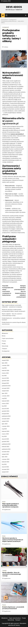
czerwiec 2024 (5, 426)
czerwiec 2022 (5, 459)
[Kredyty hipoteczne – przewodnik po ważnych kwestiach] (14, 592)
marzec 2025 (5, 403)
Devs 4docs (14, 6)
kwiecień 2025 (5, 401)
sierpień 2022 (5, 454)
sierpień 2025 (5, 391)
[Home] (3, 15)
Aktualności (5, 333)
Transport (4, 348)
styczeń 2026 (5, 378)
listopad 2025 (5, 383)
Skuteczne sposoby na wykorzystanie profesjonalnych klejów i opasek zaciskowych (12, 539)
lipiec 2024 (4, 424)
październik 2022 (6, 449)
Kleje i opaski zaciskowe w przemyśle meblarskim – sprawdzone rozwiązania (10, 505)
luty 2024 (4, 436)
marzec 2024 (5, 434)
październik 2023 (6, 444)
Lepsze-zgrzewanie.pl (10, 122)
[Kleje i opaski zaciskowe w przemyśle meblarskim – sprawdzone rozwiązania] (14, 489)
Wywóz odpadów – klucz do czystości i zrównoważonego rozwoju (11, 574)
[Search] (26, 15)
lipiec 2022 (4, 456)
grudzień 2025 (5, 380)
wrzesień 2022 (5, 451)
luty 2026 (4, 375)
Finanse (4, 341)
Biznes (3, 336)
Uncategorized (5, 27)
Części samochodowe (7, 338)
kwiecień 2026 (5, 370)
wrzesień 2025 (5, 388)
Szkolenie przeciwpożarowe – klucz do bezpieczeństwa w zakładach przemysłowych (20, 291)
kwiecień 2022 (5, 461)
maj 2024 (4, 429)
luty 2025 (4, 406)
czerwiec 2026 (5, 365)
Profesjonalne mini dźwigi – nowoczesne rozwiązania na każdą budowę (7, 290)
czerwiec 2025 (5, 396)
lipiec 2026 (4, 363)
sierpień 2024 (5, 421)
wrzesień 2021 (5, 469)
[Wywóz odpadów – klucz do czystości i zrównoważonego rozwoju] (14, 558)
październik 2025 (6, 385)
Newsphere (23, 623)
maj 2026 (4, 368)
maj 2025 (4, 398)
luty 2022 (4, 464)
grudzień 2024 (5, 411)
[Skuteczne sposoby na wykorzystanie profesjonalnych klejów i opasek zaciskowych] (14, 523)
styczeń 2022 (5, 467)
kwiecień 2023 (5, 446)
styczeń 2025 (5, 408)
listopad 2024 (5, 413)
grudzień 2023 (5, 441)
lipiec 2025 (4, 393)
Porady (4, 343)
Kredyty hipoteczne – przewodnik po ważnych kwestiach (13, 607)
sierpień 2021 (5, 472)
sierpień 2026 (5, 360)
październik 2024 (6, 416)
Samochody (5, 346)
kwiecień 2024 (5, 431)
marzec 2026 (5, 373)
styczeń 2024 (5, 439)
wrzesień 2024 (5, 418)
